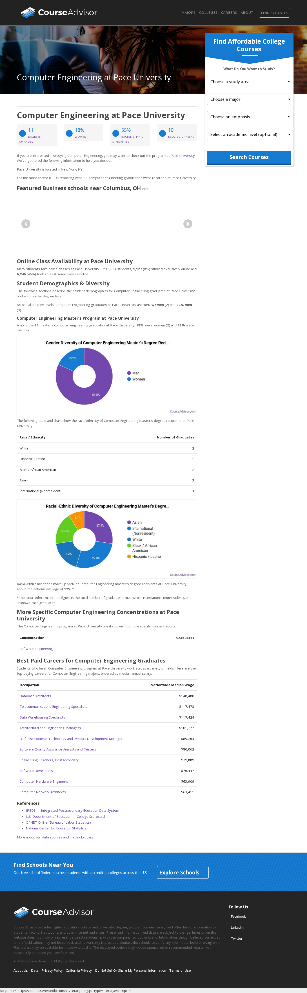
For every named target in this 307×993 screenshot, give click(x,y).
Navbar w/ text (59, 12)
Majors (189, 12)
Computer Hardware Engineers (44, 781)
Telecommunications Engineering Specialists (53, 706)
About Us (20, 970)
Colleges (208, 12)
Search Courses (249, 157)
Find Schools (274, 12)
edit (145, 188)
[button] (26, 223)
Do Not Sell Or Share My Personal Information (130, 970)
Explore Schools (179, 872)
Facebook (238, 916)
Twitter (236, 938)
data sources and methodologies (67, 837)
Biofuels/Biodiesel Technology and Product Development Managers (72, 738)
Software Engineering (36, 648)
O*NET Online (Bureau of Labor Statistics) (58, 822)
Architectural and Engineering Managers (50, 728)
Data (34, 970)
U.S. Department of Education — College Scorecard (65, 816)
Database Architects (35, 696)
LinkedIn (237, 927)
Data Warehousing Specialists (42, 717)
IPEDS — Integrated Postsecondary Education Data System (72, 810)
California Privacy (79, 970)
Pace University (183, 155)
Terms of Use (180, 970)
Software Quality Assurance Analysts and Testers (58, 749)
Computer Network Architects (43, 792)
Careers (229, 12)
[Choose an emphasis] (249, 116)
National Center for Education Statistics (56, 828)
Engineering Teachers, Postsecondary (49, 760)
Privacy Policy (52, 970)
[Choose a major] (249, 99)
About (247, 12)
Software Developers (36, 770)
